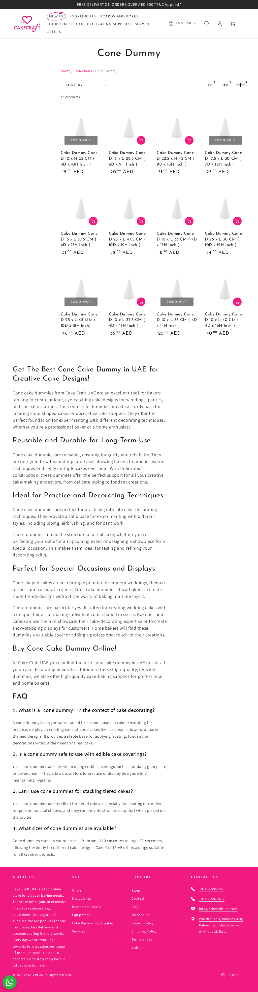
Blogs (136, 890)
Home (65, 71)
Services (78, 931)
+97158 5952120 (211, 889)
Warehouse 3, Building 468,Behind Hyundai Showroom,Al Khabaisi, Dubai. (221, 925)
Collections (83, 71)
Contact (138, 898)
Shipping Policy (144, 931)
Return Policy (142, 923)
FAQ (135, 906)
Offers (77, 890)
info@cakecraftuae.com (218, 908)
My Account (141, 915)
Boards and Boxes (86, 906)
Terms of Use (142, 939)
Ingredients (81, 898)
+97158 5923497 (211, 899)
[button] (206, 23)
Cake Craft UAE (34, 975)
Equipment (81, 915)
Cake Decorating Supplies (93, 923)
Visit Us (137, 947)
